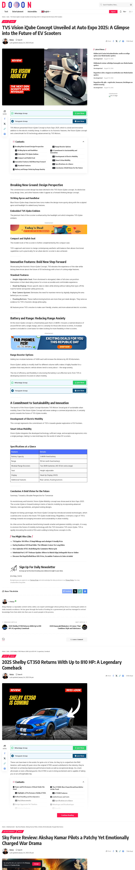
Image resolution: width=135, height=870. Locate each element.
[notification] (121, 11)
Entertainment (11, 827)
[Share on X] (116, 41)
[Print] (123, 41)
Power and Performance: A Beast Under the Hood (29, 788)
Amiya (11, 40)
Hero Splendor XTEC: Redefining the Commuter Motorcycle (35, 549)
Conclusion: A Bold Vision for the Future (69, 168)
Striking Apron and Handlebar (28, 150)
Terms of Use (15, 865)
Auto (8, 17)
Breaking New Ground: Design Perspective (29, 146)
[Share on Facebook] (113, 41)
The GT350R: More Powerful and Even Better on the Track (66, 788)
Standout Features (24, 165)
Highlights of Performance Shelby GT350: (32, 793)
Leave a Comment (77, 639)
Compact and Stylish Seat (26, 158)
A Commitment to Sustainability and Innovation (63, 152)
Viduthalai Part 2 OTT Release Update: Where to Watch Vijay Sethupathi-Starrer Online (46, 552)
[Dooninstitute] (16, 5)
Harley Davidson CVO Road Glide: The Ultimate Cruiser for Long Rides (39, 545)
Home (3, 17)
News (12, 21)
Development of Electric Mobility (66, 156)
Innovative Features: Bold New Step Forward (30, 162)
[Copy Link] (119, 41)
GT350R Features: (61, 793)
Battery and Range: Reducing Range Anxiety (30, 169)
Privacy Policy (70, 580)
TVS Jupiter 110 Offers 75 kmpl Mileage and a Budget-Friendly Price (38, 541)
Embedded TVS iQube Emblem (28, 154)
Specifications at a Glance (64, 164)
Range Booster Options (63, 147)
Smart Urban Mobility (63, 160)
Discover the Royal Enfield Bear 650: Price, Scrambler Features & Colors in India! (43, 556)
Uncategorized (98, 59)
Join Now (80, 113)
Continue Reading (67, 815)
